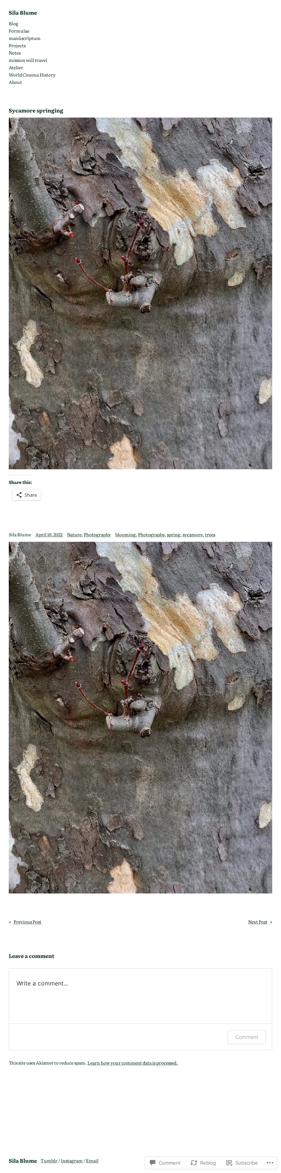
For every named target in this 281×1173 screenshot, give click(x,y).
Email (92, 1160)
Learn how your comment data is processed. (132, 1062)
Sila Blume (23, 12)
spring (173, 534)
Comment (246, 1037)
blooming (125, 534)
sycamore (193, 534)
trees (210, 534)
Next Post (257, 921)
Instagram (72, 1160)
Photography (97, 534)
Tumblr (49, 1160)
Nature (74, 534)
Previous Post (27, 921)
